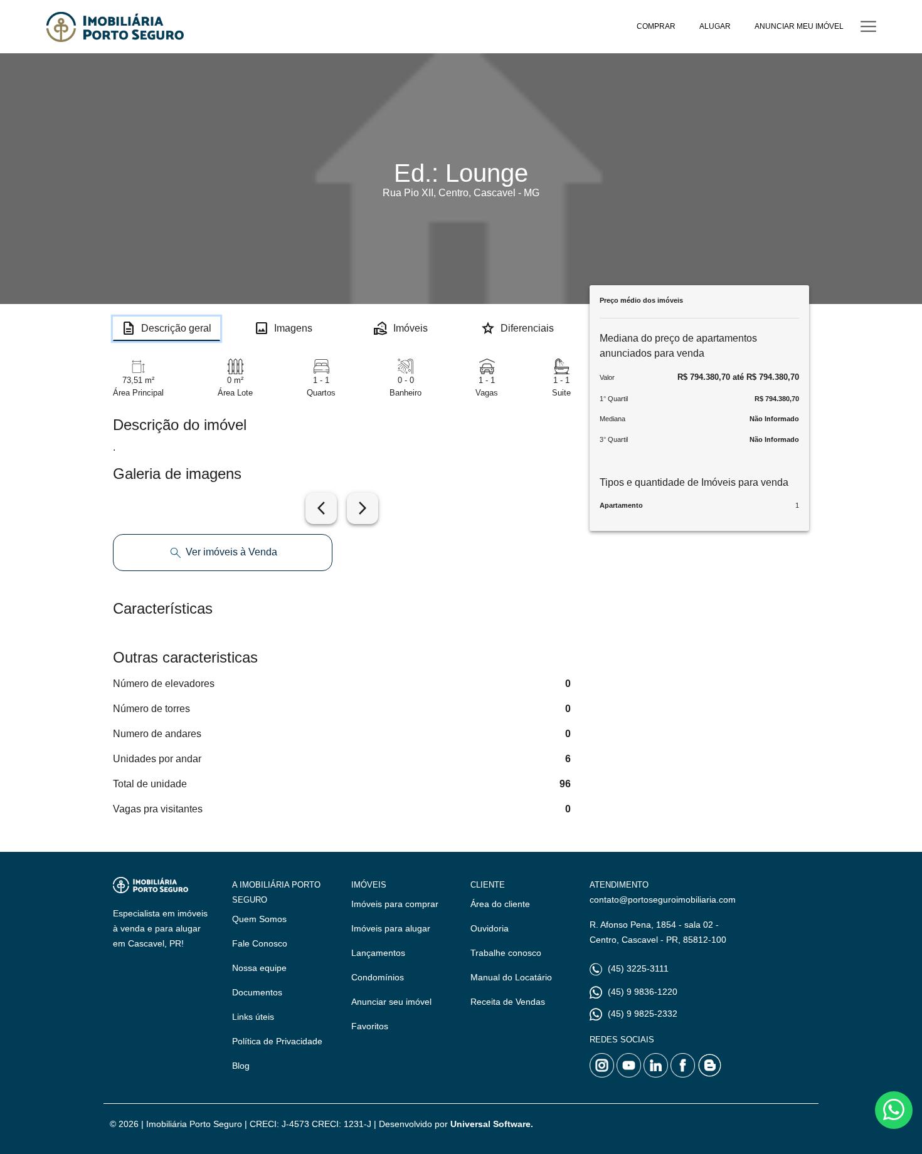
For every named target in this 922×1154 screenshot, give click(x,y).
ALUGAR (715, 26)
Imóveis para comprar (394, 904)
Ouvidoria (489, 928)
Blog (241, 1066)
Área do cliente (500, 904)
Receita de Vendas (507, 1002)
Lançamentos (378, 953)
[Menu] (868, 26)
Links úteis (253, 1017)
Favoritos (369, 1026)
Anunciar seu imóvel (391, 1002)
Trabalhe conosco (505, 953)
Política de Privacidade (277, 1041)
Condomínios (377, 977)
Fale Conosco (259, 943)
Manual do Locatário (511, 977)
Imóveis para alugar (390, 928)
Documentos (257, 992)
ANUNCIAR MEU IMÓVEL (799, 26)
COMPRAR (656, 26)
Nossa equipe (259, 968)
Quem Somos (259, 919)
